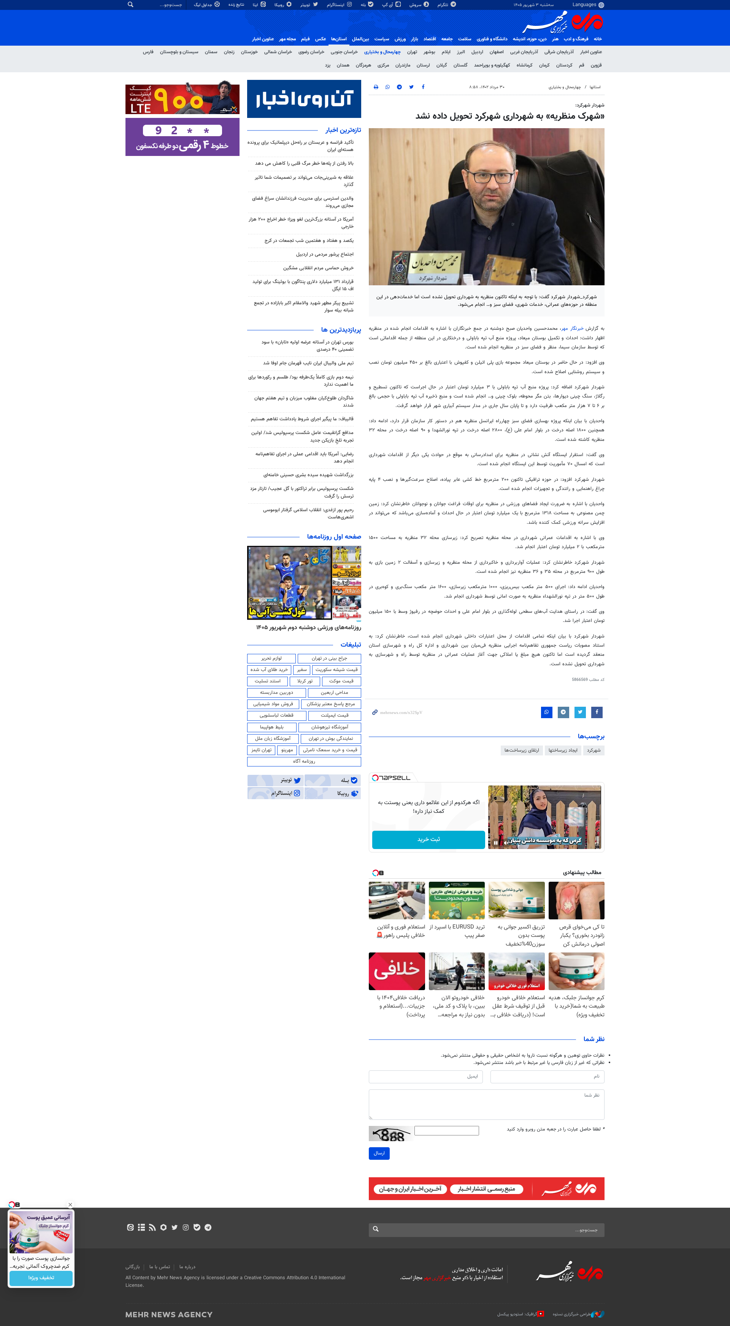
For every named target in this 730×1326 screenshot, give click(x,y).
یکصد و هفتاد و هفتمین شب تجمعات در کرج (309, 241)
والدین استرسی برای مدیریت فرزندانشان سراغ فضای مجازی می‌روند (303, 202)
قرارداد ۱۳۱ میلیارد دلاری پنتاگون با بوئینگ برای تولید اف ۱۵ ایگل (303, 285)
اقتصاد (430, 39)
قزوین (596, 65)
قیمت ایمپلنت (335, 715)
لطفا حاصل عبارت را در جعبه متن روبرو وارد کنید (556, 1129)
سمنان (211, 52)
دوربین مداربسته (276, 692)
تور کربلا (305, 681)
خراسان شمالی (278, 52)
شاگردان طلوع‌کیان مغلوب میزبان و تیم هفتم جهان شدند (304, 401)
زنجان (229, 52)
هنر (555, 39)
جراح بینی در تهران (329, 658)
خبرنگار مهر (572, 328)
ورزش (400, 39)
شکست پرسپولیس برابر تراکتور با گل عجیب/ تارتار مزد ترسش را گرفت (302, 492)
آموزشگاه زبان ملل (272, 738)
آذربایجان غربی (524, 52)
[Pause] (495, 842)
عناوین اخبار (591, 52)
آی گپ (388, 5)
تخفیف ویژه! (41, 1278)
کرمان (544, 65)
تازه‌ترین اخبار (343, 130)
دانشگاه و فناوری (492, 39)
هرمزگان (363, 65)
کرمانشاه (525, 65)
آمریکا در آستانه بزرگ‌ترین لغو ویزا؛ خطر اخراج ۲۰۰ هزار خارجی (301, 223)
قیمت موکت (341, 681)
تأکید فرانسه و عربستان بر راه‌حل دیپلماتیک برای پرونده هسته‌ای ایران (301, 146)
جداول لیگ (203, 5)
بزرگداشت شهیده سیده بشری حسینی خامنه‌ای (308, 475)
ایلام (446, 52)
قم (581, 65)
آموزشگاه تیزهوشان (329, 727)
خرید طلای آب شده (269, 670)
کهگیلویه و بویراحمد (492, 65)
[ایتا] (130, 1228)
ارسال (379, 1153)
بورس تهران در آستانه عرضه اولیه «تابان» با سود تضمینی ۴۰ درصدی (308, 346)
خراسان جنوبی (344, 52)
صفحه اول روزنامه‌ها (334, 537)
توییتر (305, 5)
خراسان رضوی (311, 52)
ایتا (256, 5)
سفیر (302, 670)
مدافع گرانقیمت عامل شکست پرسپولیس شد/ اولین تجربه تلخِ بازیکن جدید (302, 436)
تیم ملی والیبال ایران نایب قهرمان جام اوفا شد (308, 363)
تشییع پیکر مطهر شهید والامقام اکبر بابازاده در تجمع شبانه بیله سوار (304, 306)
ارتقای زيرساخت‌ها (522, 750)
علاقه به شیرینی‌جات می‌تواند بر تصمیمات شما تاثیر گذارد (304, 181)
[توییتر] (174, 1228)
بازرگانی (132, 1267)
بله (364, 5)
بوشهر (429, 52)
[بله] (197, 1228)
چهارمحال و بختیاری (382, 52)
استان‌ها (339, 39)
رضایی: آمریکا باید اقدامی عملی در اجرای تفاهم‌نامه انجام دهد (305, 457)
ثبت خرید (428, 839)
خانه (598, 39)
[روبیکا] (163, 1228)
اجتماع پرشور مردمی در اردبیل (325, 254)
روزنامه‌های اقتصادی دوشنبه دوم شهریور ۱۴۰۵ (306, 627)
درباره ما (187, 1267)
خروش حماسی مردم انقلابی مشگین (318, 268)
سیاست (382, 39)
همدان (343, 65)
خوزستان (249, 52)
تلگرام (443, 5)
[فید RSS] (152, 1228)
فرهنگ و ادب (576, 39)
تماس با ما (159, 1267)
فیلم (305, 39)
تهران (412, 52)
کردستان (564, 65)
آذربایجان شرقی (559, 52)
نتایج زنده (237, 5)
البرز (461, 52)
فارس (148, 52)
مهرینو (287, 750)
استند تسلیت (268, 681)
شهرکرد (594, 750)
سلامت (464, 39)
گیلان (441, 65)
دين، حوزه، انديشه (530, 39)
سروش (415, 5)
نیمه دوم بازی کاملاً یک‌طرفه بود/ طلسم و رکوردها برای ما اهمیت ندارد (301, 381)
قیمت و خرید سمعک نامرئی (330, 750)
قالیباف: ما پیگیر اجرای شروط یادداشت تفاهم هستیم (302, 419)
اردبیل (477, 52)
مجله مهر (287, 39)
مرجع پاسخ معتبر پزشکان (331, 704)
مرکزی (383, 65)
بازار (414, 39)
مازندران (402, 65)
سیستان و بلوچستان (179, 52)
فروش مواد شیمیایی (273, 704)
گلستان (461, 65)
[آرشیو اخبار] (141, 1228)
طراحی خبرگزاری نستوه (572, 1314)
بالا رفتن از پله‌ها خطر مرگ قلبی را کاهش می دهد (304, 163)
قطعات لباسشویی (277, 715)
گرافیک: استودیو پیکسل (517, 1314)
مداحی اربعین (334, 692)
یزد (327, 65)
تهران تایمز (261, 750)
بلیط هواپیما (272, 727)
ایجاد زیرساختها (563, 750)
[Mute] (506, 842)
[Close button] (70, 1204)
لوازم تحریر (271, 658)
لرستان (423, 65)
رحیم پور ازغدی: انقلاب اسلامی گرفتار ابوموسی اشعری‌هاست (308, 513)
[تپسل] (375, 778)
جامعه (447, 39)
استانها (595, 87)
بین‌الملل (360, 39)
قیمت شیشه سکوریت (337, 670)
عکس (320, 39)
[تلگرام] (208, 1228)
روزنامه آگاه (304, 761)
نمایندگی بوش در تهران (331, 738)
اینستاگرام (336, 5)
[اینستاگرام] (185, 1228)
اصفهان (497, 52)
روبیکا (280, 5)
